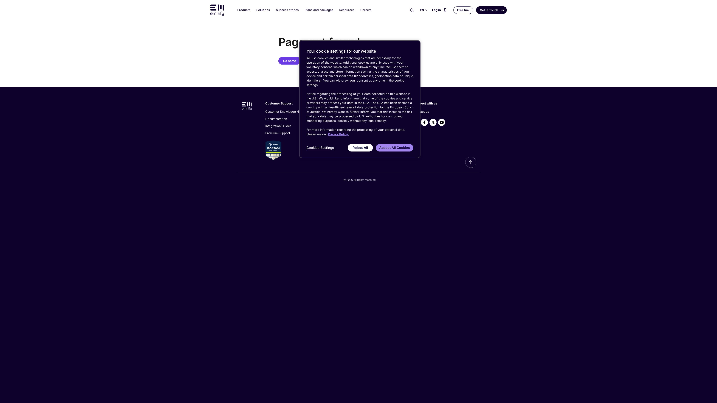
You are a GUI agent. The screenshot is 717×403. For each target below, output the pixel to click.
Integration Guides (278, 126)
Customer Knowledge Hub (283, 111)
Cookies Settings (320, 148)
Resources (346, 10)
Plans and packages (319, 10)
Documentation (276, 119)
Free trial (463, 10)
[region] (359, 99)
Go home (289, 61)
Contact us (421, 111)
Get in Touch (489, 10)
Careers (366, 10)
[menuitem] (296, 111)
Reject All (360, 148)
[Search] (412, 10)
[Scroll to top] (470, 162)
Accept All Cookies (394, 148)
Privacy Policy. (338, 134)
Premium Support (277, 133)
